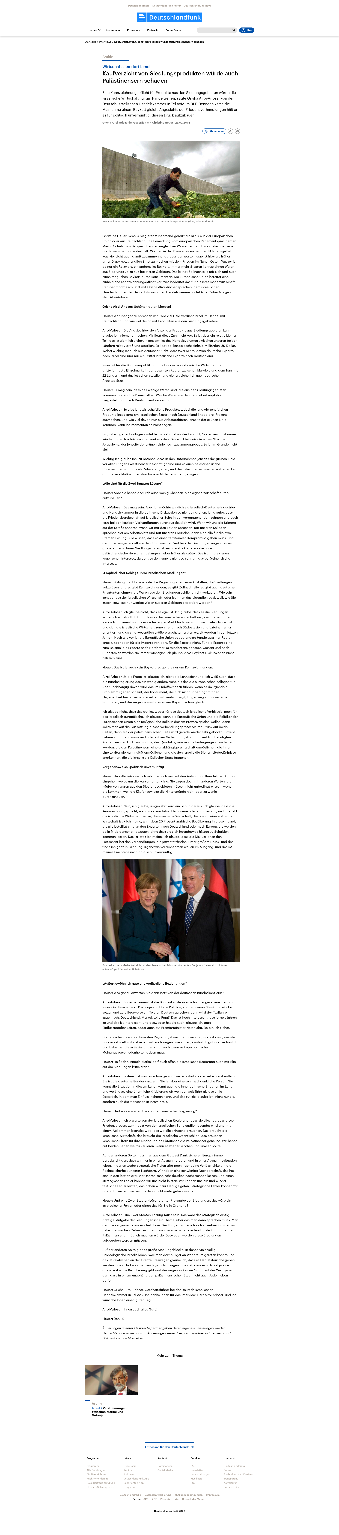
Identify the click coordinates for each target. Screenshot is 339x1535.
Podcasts (152, 30)
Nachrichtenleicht (97, 1478)
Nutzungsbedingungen (189, 1494)
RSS (193, 1482)
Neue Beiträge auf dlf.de (101, 1482)
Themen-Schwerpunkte (100, 1486)
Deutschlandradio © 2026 (169, 1510)
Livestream (129, 1465)
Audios (127, 1470)
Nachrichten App (133, 1482)
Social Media (165, 1470)
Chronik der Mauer (193, 1498)
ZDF (154, 1498)
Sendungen (113, 30)
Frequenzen (130, 1486)
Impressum (213, 1494)
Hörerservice (165, 1465)
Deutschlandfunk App (136, 1478)
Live (249, 30)
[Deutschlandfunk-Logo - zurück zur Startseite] (169, 17)
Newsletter (197, 1470)
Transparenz (231, 1478)
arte (176, 1498)
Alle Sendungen (96, 1470)
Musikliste (196, 1478)
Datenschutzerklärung (158, 1494)
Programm (133, 30)
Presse (227, 1470)
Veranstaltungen (200, 1474)
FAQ (193, 1465)
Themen (92, 30)
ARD (145, 1498)
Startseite (90, 41)
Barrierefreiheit (232, 1486)
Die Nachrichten (96, 1474)
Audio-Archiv (173, 30)
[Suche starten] (233, 30)
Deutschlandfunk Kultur (166, 5)
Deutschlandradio (139, 5)
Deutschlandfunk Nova (197, 5)
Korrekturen (230, 1482)
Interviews (105, 41)
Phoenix (165, 1498)
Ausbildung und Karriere (238, 1474)
